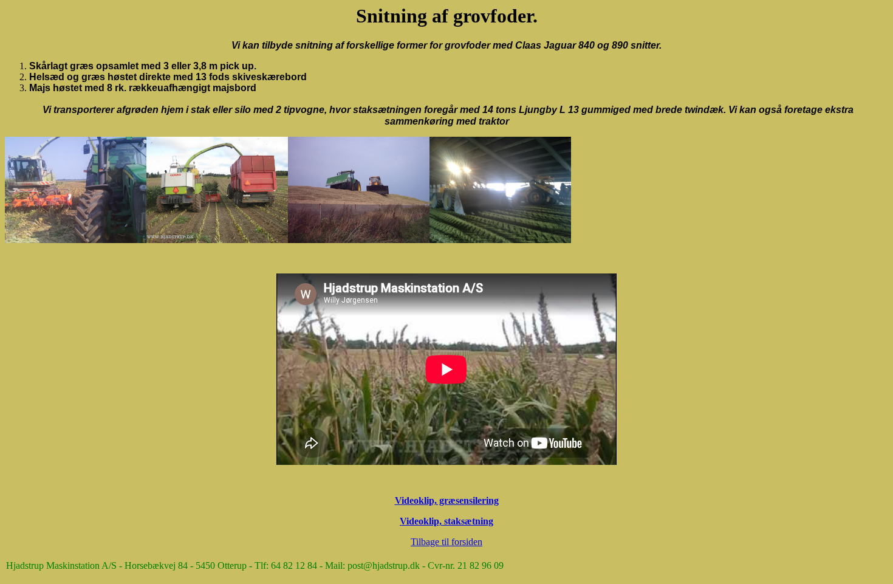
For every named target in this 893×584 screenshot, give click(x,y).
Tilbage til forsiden (446, 542)
